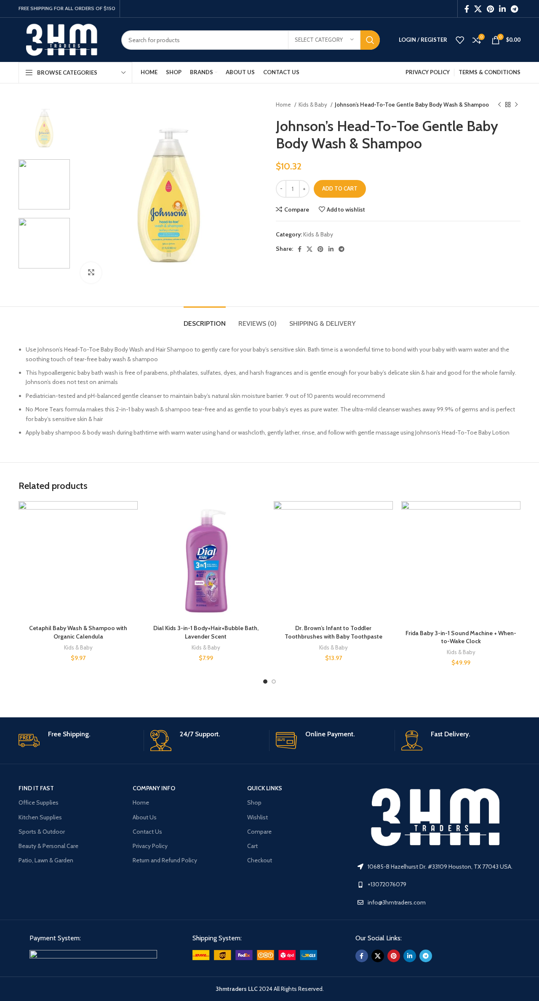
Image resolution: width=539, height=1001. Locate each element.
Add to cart (340, 188)
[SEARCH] (370, 40)
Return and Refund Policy (165, 860)
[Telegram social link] (514, 9)
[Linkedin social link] (502, 9)
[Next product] (516, 105)
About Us (145, 817)
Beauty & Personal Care (48, 846)
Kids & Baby (313, 104)
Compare (259, 831)
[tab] (205, 319)
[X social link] (478, 9)
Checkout (259, 860)
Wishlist (257, 817)
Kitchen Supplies (40, 817)
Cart (252, 846)
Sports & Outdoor (42, 831)
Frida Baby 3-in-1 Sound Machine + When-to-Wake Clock (461, 637)
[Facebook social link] (467, 9)
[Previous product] (499, 105)
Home (284, 104)
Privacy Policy (150, 846)
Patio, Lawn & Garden (46, 860)
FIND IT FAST (36, 788)
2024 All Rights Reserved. (270, 989)
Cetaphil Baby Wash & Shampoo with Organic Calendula (78, 632)
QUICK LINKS (264, 788)
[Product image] (78, 560)
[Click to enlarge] (90, 272)
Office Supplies (39, 802)
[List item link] (439, 884)
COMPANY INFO (154, 788)
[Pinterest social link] (490, 9)
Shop (254, 802)
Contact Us (147, 831)
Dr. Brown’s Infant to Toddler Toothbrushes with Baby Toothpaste (333, 632)
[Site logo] (64, 39)
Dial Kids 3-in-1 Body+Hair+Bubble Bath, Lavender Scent (206, 632)
